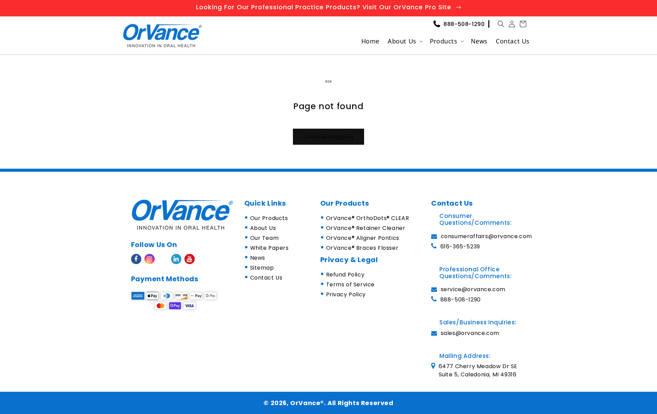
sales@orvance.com (470, 333)
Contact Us (266, 278)
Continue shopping (328, 136)
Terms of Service (350, 284)
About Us (402, 41)
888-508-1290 (464, 24)
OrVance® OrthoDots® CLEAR (367, 218)
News (257, 258)
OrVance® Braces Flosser (362, 248)
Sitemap (262, 268)
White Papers (269, 248)
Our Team (264, 238)
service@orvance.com (473, 289)
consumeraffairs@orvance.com (486, 236)
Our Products (269, 218)
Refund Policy (345, 275)
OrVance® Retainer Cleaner (365, 228)
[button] (500, 23)
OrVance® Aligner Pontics (362, 238)
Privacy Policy (346, 294)
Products (444, 41)
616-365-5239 (460, 246)
